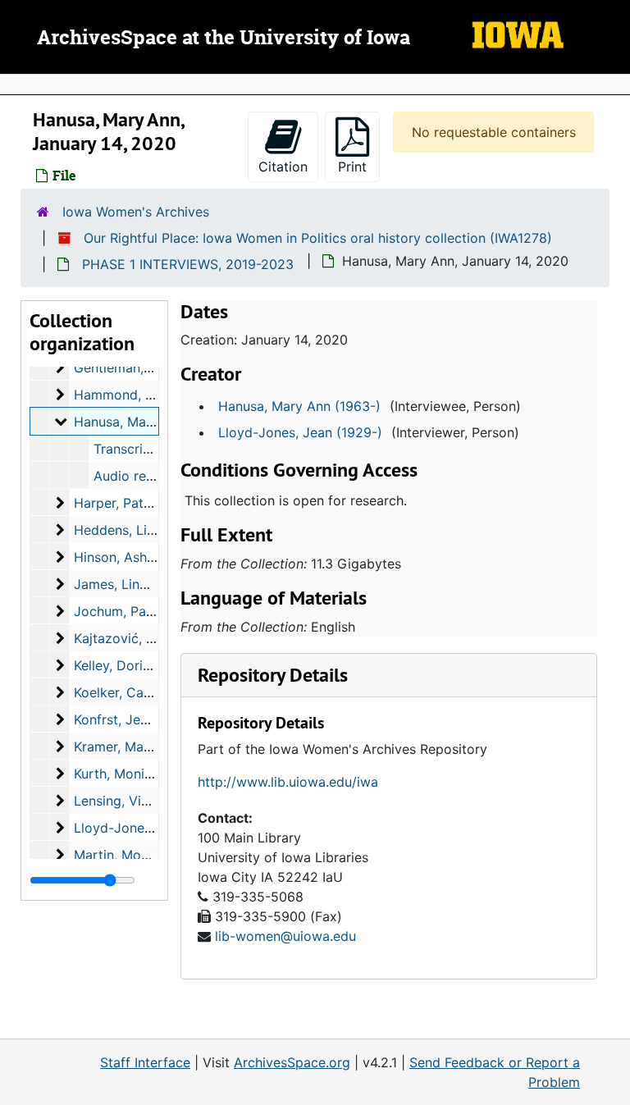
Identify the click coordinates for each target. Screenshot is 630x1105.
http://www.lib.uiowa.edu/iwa (288, 782)
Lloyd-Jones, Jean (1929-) (300, 432)
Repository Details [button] (273, 674)
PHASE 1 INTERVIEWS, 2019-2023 (188, 264)
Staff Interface (145, 1062)
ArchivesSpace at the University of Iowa (223, 38)
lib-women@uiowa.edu (285, 936)
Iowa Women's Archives (135, 211)
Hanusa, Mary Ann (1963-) (299, 406)
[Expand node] (613, 84)
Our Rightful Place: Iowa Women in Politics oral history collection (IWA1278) (318, 238)
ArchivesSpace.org (292, 1062)
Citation (283, 166)
